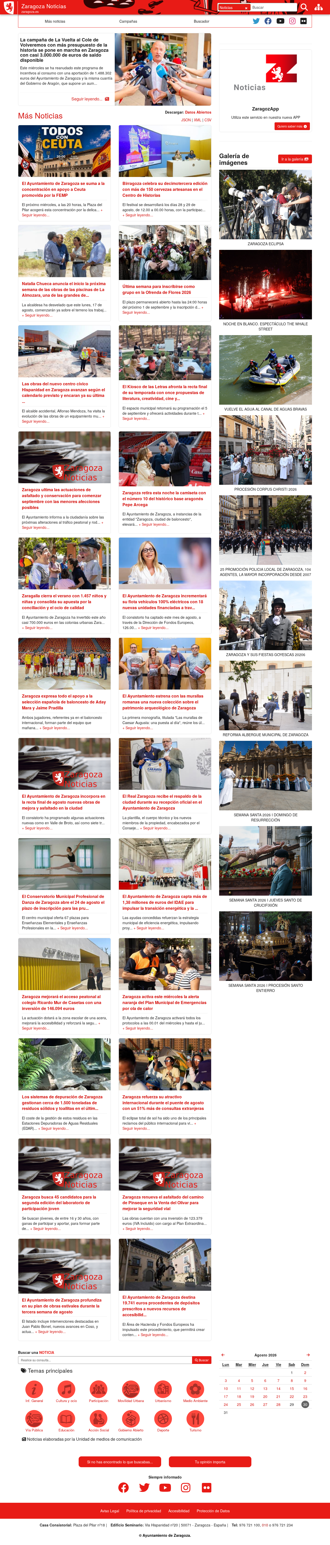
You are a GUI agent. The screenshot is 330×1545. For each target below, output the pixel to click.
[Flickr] (303, 21)
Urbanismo (163, 1400)
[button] (89, 99)
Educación (66, 1430)
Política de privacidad (143, 1510)
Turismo (195, 1430)
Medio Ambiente (195, 1400)
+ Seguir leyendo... (137, 214)
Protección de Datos (213, 1510)
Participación (98, 1400)
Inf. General (34, 1400)
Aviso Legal (109, 1510)
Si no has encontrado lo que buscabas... (120, 1461)
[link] (223, 1355)
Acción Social (98, 1430)
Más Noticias (40, 115)
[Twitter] (256, 21)
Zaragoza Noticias (43, 6)
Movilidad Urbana (131, 1400)
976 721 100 (249, 1524)
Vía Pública (34, 1430)
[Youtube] (280, 21)
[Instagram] (292, 21)
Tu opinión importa (210, 1461)
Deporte (163, 1430)
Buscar (203, 1360)
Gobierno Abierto (130, 1430)
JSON (186, 119)
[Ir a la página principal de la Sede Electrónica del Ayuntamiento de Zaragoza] (11, 7)
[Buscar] (304, 7)
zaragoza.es (30, 11)
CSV (207, 119)
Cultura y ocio (66, 1400)
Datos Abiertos (198, 112)
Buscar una (36, 1352)
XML (197, 119)
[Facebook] (268, 21)
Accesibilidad (178, 1510)
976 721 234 (282, 1524)
